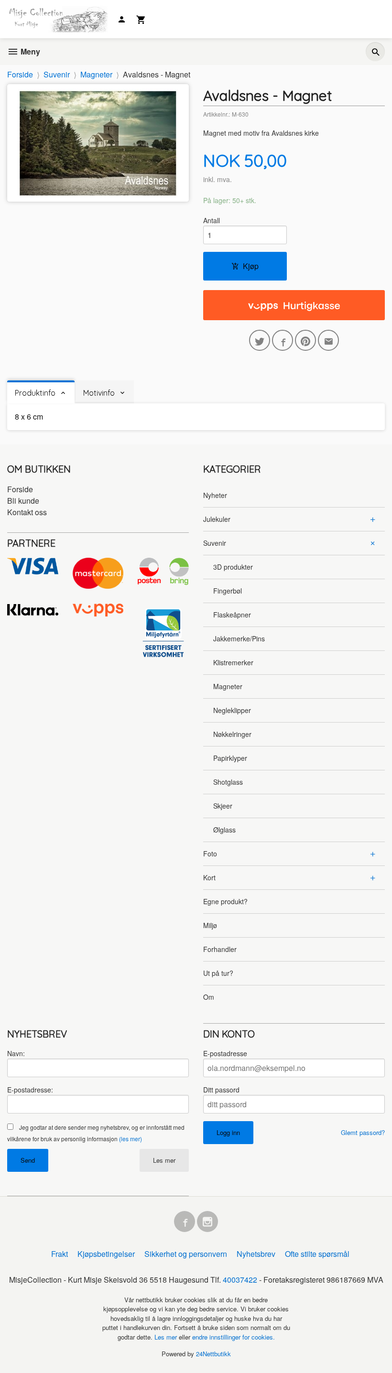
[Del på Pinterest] (305, 340)
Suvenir (214, 543)
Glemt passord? (363, 1132)
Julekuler (216, 519)
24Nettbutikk (213, 1353)
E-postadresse (225, 1053)
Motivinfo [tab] (99, 393)
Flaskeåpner (232, 614)
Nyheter (215, 495)
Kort (209, 877)
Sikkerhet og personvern (185, 1253)
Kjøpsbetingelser (106, 1253)
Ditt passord (221, 1089)
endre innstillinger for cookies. (233, 1336)
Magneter (227, 686)
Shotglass (228, 782)
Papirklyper (230, 758)
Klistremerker (233, 662)
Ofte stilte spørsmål (317, 1253)
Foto (210, 853)
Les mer (164, 1160)
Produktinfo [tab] (35, 393)
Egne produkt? (225, 901)
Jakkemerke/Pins (239, 638)
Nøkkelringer (232, 734)
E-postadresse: (30, 1089)
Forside (20, 74)
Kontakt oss (27, 512)
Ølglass (224, 829)
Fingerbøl (227, 590)
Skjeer (222, 806)
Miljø (210, 925)
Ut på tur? (218, 973)
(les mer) (130, 1139)
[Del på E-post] (328, 340)
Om (208, 997)
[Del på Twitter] (259, 340)
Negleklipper (232, 710)
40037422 (240, 1279)
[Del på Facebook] (282, 340)
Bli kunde (23, 500)
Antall (211, 220)
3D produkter (233, 567)
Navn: (16, 1053)
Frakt (59, 1253)
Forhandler (220, 949)
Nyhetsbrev (256, 1253)
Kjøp (251, 265)
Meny (29, 51)
